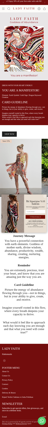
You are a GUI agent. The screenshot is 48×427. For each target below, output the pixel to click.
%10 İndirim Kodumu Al (35, 217)
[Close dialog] (45, 196)
